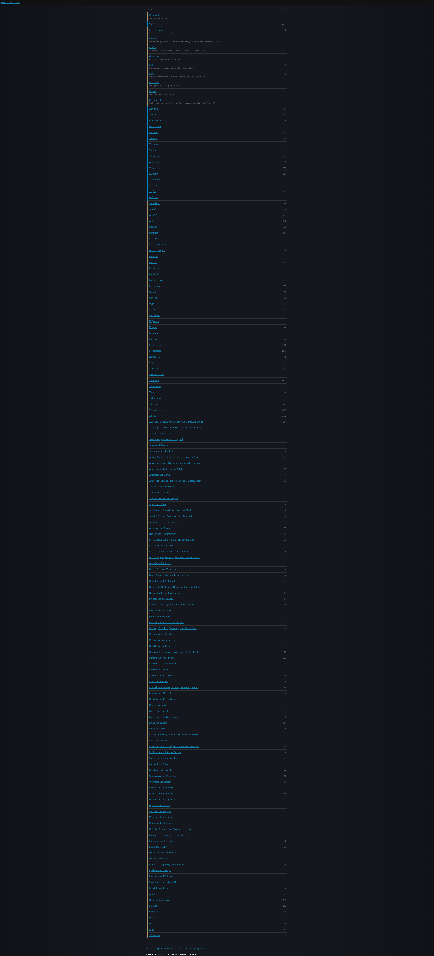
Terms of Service (184, 948)
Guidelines (169, 948)
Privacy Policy (199, 948)
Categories (158, 948)
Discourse (161, 954)
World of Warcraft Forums (10, 3)
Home (149, 948)
